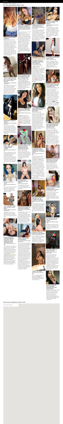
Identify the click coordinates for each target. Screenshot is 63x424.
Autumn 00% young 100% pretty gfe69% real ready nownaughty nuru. (52, 85)
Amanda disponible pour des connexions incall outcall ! (52, 219)
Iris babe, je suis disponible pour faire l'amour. (23, 181)
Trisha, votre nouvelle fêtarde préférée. (23, 238)
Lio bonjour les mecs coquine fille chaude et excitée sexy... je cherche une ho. (38, 150)
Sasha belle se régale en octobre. (10, 121)
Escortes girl (5, 3)
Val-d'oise (14, 3)
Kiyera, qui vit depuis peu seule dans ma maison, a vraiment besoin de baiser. (24, 27)
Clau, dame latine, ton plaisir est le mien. (51, 250)
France (10, 3)
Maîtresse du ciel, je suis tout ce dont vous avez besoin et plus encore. (52, 160)
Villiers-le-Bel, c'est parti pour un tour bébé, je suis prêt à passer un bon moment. (10, 79)
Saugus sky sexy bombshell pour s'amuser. (52, 189)
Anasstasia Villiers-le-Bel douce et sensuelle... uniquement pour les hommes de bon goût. (24, 146)
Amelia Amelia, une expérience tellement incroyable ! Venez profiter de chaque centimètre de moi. (9, 240)
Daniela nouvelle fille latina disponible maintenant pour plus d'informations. (51, 286)
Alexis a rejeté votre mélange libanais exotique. (9, 147)
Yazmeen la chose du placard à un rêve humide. (38, 233)
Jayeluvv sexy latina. (37, 271)
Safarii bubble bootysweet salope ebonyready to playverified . (38, 109)
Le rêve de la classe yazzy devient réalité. (52, 58)
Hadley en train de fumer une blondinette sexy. (38, 25)
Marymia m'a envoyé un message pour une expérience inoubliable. (38, 199)
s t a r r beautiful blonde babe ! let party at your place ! (10, 207)
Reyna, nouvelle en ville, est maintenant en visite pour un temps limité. (24, 76)
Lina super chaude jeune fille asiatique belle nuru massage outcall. (52, 126)
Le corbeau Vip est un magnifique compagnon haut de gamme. (38, 62)
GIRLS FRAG (5, 1)
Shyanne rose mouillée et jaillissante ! (10, 38)
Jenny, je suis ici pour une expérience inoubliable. (24, 207)
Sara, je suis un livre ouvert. (8, 182)
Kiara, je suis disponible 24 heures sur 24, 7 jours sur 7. (24, 110)
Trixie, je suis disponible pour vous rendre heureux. (52, 22)
